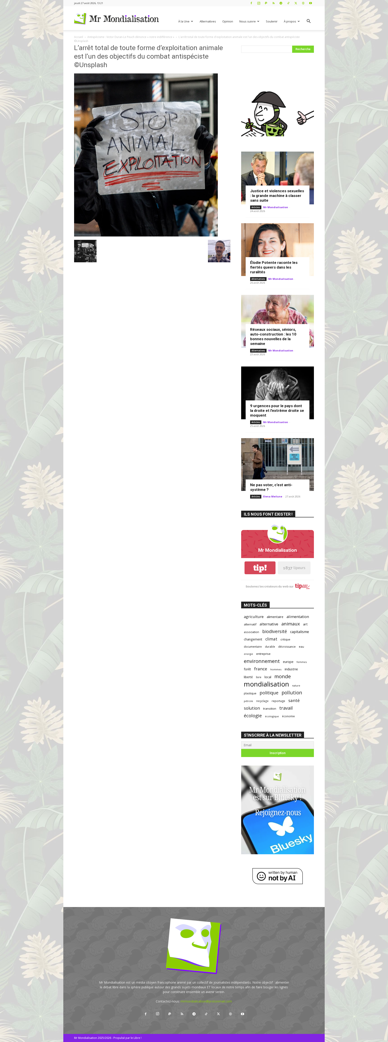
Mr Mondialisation (275, 207)
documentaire (253, 647)
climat (271, 639)
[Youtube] (310, 3)
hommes (276, 669)
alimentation (298, 616)
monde (282, 676)
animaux (290, 623)
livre (258, 677)
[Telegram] (281, 3)
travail (286, 708)
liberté (248, 677)
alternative (269, 624)
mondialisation (266, 684)
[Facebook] (251, 3)
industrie (291, 669)
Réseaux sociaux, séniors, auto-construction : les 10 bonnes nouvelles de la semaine (273, 336)
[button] (308, 22)
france (260, 669)
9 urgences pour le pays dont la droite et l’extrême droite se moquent (277, 410)
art (305, 624)
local (268, 677)
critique (285, 639)
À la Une (184, 21)
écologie (253, 715)
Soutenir (272, 21)
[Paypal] (266, 3)
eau (301, 647)
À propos (290, 21)
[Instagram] (258, 3)
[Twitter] (295, 3)
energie (248, 654)
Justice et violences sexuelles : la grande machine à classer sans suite (277, 196)
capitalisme (299, 631)
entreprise (263, 654)
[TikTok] (288, 3)
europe (288, 662)
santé (294, 700)
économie (288, 716)
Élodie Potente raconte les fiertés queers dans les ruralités (274, 267)
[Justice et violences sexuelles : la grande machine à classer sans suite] (277, 178)
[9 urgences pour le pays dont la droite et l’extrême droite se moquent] (277, 392)
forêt (247, 669)
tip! (260, 568)
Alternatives (208, 21)
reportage (278, 701)
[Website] (303, 3)
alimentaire (275, 616)
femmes (302, 662)
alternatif (250, 624)
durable (270, 646)
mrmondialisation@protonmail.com (206, 1001)
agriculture (254, 616)
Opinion (227, 21)
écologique (272, 716)
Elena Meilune (272, 496)
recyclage (262, 701)
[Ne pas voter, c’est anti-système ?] (277, 464)
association (251, 632)
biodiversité (274, 631)
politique (269, 692)
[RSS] (273, 3)
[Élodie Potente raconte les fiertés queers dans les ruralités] (277, 249)
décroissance (287, 647)
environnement (262, 661)
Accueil (78, 37)
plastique (250, 693)
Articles (255, 207)
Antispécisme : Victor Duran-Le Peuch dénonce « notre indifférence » (130, 37)
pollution (292, 692)
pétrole (248, 701)
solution (252, 708)
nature (296, 685)
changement (253, 639)
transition (269, 708)
